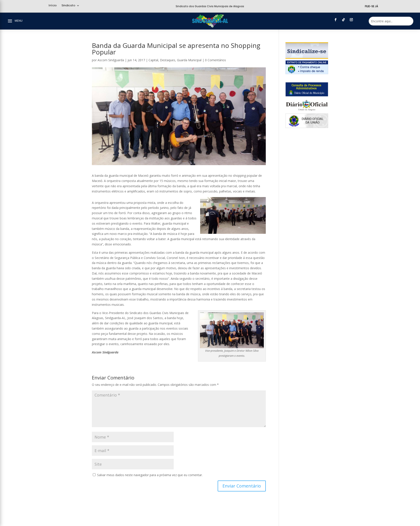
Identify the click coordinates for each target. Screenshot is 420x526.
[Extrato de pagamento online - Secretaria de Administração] (306, 73)
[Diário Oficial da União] (306, 127)
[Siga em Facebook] (335, 20)
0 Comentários (215, 60)
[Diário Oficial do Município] (306, 95)
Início (53, 5)
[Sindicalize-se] (306, 58)
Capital (153, 60)
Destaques (167, 60)
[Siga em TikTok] (343, 20)
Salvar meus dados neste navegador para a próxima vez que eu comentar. (150, 475)
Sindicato (68, 5)
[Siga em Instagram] (351, 20)
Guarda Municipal (189, 60)
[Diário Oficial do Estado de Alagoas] (306, 111)
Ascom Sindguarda (111, 60)
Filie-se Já (371, 6)
